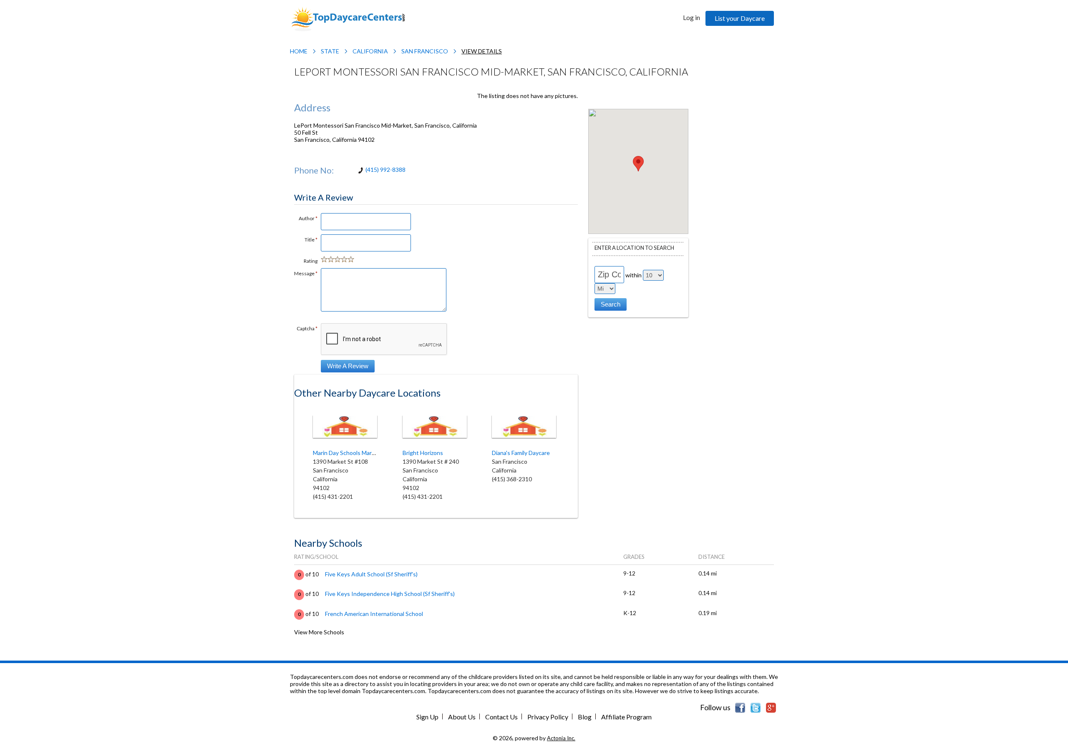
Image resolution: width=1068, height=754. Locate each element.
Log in (691, 17)
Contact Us (501, 717)
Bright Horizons (423, 452)
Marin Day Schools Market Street (356, 452)
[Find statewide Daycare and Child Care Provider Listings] (348, 18)
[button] (638, 163)
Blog (585, 717)
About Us (462, 717)
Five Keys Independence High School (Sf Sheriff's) (390, 593)
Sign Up (427, 717)
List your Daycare (740, 18)
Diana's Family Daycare (521, 452)
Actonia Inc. (561, 738)
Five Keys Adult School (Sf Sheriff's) (371, 574)
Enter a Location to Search (634, 247)
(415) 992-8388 (385, 169)
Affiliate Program (626, 717)
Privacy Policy (547, 717)
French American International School (374, 613)
